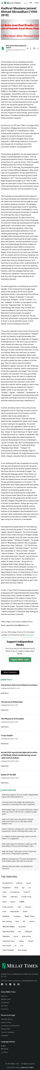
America (19, 883)
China (4, 892)
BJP (23, 888)
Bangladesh (6, 888)
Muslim (32, 922)
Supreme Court (8, 941)
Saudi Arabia (26, 937)
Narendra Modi (8, 932)
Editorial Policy (6, 999)
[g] (14, 984)
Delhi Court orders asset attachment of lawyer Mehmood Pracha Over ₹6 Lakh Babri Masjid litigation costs (17, 822)
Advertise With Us (7, 1019)
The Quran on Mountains (12, 702)
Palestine (6, 936)
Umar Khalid (6, 946)
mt (24, 921)
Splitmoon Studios (27, 1068)
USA (21, 946)
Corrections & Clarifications (10, 1026)
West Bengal (22, 950)
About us (4, 996)
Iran (19, 907)
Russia (16, 937)
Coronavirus (14, 892)
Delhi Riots (14, 897)
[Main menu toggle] (2, 3)
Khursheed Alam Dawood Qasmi (16, 47)
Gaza (4, 902)
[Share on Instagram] (27, 48)
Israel (25, 912)
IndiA (21, 902)
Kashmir (6, 916)
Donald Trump (26, 897)
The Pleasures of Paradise (12, 719)
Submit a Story (6, 1023)
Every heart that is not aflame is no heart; (19, 685)
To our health (7, 735)
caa (29, 888)
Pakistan (28, 932)
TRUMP (30, 941)
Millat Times (29, 916)
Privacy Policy (5, 1029)
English (3, 1046)
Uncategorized (5, 688)
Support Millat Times (20, 660)
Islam (4, 912)
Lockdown (17, 917)
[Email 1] (18, 984)
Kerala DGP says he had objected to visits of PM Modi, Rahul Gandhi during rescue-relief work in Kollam (19, 755)
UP (15, 946)
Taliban (21, 941)
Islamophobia (14, 912)
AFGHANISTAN (7, 883)
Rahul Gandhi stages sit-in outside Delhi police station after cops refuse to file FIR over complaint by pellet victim (20, 812)
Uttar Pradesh (8, 950)
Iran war (28, 907)
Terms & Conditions (7, 1032)
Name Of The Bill (8, 775)
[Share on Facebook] (30, 48)
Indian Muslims (8, 907)
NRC (19, 932)
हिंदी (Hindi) (4, 1049)
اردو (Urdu (4, 1052)
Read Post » (5, 693)
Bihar (16, 888)
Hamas (12, 902)
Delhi (4, 897)
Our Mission (5, 1003)
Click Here (30, 635)
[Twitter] (6, 984)
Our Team (4, 1006)
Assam (28, 883)
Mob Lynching (7, 922)
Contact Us (5, 1009)
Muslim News (9, 927)
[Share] (38, 48)
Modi (17, 922)
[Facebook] (2, 984)
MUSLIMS (22, 927)
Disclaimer (4, 1036)
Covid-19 (26, 892)
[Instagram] (10, 984)
